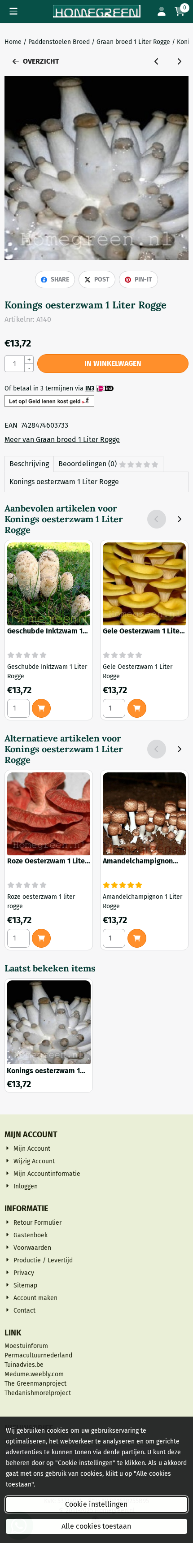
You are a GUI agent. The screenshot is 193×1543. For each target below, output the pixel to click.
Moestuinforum (26, 1346)
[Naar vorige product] (156, 61)
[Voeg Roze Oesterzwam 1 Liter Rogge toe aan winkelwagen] (41, 938)
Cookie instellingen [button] (96, 1504)
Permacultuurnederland (38, 1355)
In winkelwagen (112, 363)
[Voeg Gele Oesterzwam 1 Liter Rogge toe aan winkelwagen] (136, 708)
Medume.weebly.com (34, 1374)
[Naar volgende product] (179, 61)
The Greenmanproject (35, 1383)
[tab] (28, 464)
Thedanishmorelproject (37, 1393)
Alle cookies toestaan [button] (96, 1526)
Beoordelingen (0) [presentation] (87, 463)
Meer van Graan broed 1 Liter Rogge (62, 439)
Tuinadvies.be (24, 1365)
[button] (13, 11)
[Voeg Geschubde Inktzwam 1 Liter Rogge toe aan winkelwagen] (41, 708)
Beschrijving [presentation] (29, 463)
